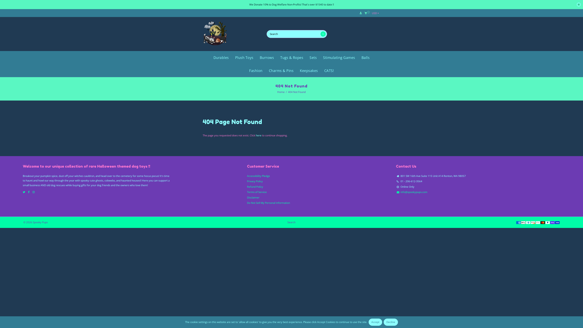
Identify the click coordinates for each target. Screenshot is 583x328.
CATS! (329, 70)
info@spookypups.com (414, 192)
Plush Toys (244, 57)
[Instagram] (33, 192)
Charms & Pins (281, 70)
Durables (221, 57)
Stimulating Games (339, 57)
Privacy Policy (255, 181)
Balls (365, 57)
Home (281, 92)
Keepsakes (309, 70)
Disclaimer (253, 197)
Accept (375, 322)
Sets (313, 57)
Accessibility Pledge (258, 176)
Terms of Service (257, 192)
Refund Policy (255, 186)
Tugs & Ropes (291, 57)
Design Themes (57, 222)
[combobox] (375, 13)
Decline (390, 322)
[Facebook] (29, 192)
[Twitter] (24, 192)
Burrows (267, 57)
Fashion (256, 70)
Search (291, 222)
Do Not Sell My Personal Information (268, 203)
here (258, 135)
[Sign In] (360, 13)
